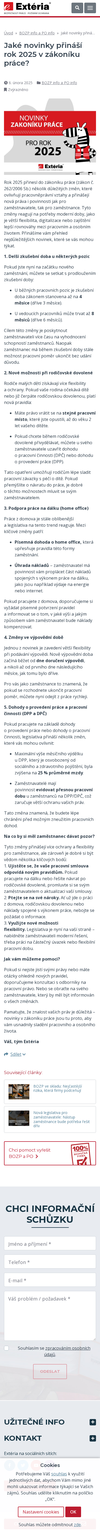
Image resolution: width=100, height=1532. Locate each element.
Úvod (8, 32)
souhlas (59, 1474)
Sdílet (15, 1054)
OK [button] (73, 1512)
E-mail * (17, 1280)
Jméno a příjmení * (29, 1244)
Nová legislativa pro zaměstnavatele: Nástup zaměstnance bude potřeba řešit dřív (61, 1119)
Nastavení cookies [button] (41, 1512)
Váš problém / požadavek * (39, 1298)
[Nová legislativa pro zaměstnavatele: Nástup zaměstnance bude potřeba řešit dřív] (19, 1118)
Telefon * (19, 1262)
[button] (77, 8)
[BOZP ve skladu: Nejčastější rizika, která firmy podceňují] (19, 1091)
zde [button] (77, 1525)
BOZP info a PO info (37, 32)
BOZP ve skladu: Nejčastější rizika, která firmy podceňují (57, 1088)
